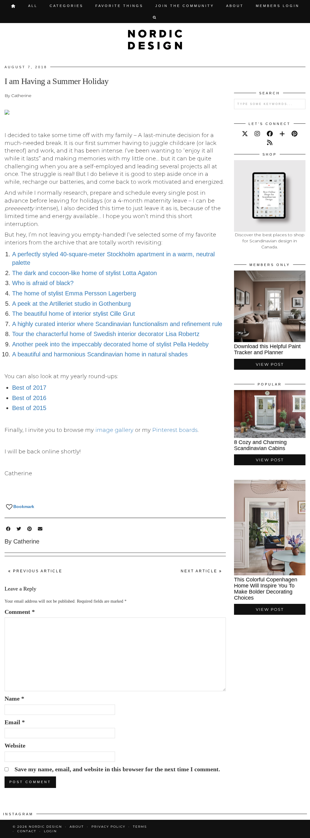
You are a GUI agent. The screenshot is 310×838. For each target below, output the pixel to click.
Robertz (189, 334)
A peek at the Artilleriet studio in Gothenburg (71, 303)
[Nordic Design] (154, 40)
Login (50, 831)
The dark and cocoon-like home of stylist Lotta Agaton (84, 273)
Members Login (277, 6)
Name (14, 698)
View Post (270, 364)
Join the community (184, 6)
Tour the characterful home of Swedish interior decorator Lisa (95, 334)
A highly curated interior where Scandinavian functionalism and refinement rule (117, 324)
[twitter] (245, 133)
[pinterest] (294, 133)
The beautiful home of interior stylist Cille (67, 313)
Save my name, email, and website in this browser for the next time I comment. (117, 769)
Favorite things (119, 6)
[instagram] (257, 133)
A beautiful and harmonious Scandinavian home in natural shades (100, 354)
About (235, 6)
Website (15, 745)
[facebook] (270, 133)
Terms (140, 827)
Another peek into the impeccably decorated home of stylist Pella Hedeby (110, 344)
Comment (20, 611)
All (33, 6)
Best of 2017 (29, 387)
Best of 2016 (29, 398)
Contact (26, 831)
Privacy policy (108, 827)
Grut (129, 313)
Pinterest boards (175, 430)
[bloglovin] (282, 133)
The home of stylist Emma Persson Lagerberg (74, 293)
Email (15, 722)
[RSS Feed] (269, 142)
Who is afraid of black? (43, 283)
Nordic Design (45, 827)
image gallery (114, 430)
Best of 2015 (29, 408)
